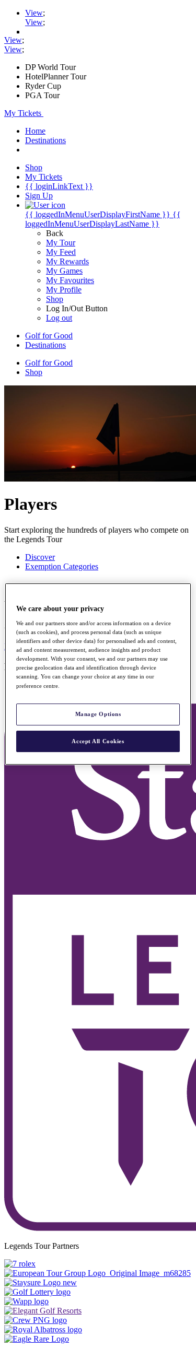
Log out (59, 317)
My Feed (61, 252)
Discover (40, 557)
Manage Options (98, 714)
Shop (54, 299)
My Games (64, 270)
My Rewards (67, 261)
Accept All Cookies (98, 741)
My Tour (60, 242)
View (34, 12)
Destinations (45, 140)
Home (35, 130)
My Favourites (70, 280)
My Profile (64, 289)
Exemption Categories (61, 566)
